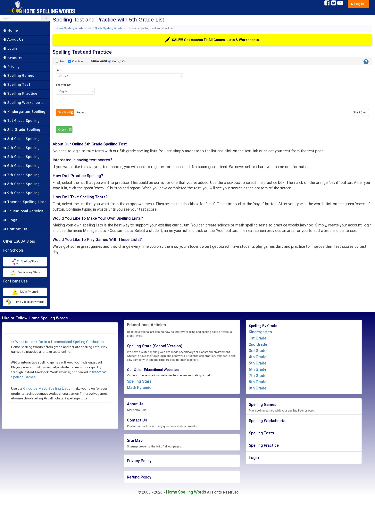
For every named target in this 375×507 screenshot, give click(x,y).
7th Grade (257, 375)
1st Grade (257, 338)
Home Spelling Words (69, 28)
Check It (63, 129)
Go (45, 18)
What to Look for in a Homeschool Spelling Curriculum (59, 342)
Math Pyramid (139, 387)
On (114, 61)
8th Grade (257, 382)
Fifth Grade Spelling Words (105, 28)
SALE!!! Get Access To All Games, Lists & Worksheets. (216, 40)
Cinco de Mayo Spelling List (45, 388)
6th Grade (257, 369)
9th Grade (257, 388)
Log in (359, 4)
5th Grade (257, 363)
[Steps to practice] (366, 62)
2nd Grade (258, 344)
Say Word (64, 112)
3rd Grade (257, 350)
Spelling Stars (139, 381)
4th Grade (257, 357)
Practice (77, 61)
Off (124, 61)
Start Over (359, 112)
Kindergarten (260, 332)
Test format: (64, 84)
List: (59, 70)
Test (63, 61)
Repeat (81, 112)
